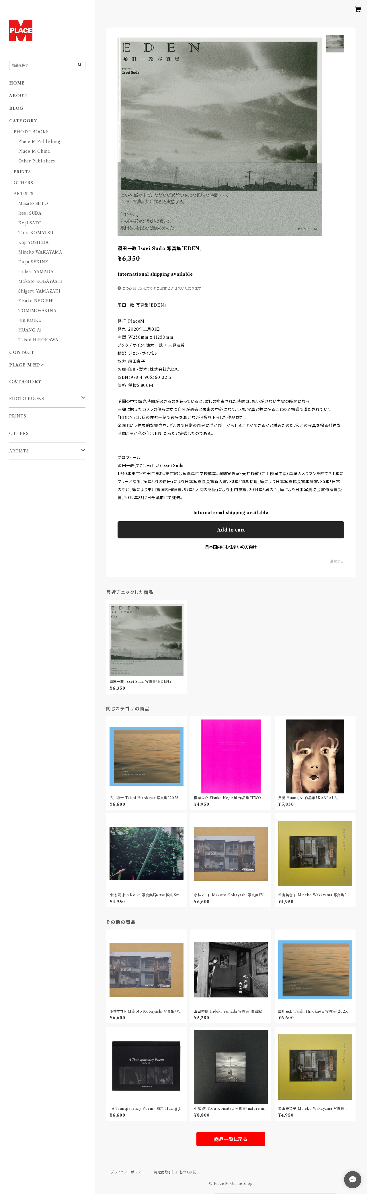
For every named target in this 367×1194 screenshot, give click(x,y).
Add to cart (231, 530)
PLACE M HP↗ (26, 365)
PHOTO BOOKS (31, 131)
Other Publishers (36, 161)
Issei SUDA (30, 213)
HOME (17, 83)
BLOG (16, 108)
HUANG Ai (29, 330)
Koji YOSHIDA (33, 242)
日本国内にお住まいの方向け (231, 547)
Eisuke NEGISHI (36, 300)
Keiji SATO (30, 223)
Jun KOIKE (30, 320)
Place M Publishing (39, 141)
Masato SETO (33, 203)
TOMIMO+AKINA (37, 310)
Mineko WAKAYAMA (40, 252)
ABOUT (18, 95)
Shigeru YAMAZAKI (39, 291)
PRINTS (22, 172)
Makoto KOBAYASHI (40, 281)
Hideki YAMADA (35, 271)
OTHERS (23, 182)
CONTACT (21, 352)
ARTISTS (24, 193)
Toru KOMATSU (36, 232)
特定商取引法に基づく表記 (175, 1172)
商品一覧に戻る (230, 1139)
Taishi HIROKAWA (38, 339)
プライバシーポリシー (128, 1172)
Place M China (34, 151)
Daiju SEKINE (33, 261)
